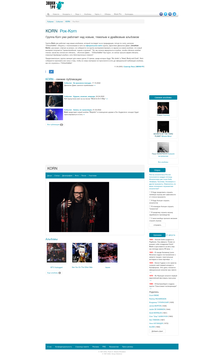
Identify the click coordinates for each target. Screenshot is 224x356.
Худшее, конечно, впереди (84, 96)
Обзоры (108, 14)
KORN (67, 21)
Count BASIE (154, 295)
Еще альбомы (53, 272)
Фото (77, 175)
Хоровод (166, 115)
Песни (83, 175)
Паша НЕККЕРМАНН (160, 153)
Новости (56, 14)
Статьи (57, 175)
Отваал (160, 115)
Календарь (129, 14)
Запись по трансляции (82, 110)
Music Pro (117, 14)
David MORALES (155, 313)
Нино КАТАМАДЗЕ (156, 323)
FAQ (104, 346)
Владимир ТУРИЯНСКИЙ (159, 302)
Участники (92, 175)
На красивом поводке (82, 83)
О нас (49, 346)
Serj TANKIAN (154, 320)
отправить (157, 225)
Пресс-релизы (127, 346)
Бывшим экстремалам (166, 154)
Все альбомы (163, 162)
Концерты (67, 14)
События (59, 21)
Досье (49, 175)
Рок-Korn (68, 31)
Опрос (157, 169)
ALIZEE (152, 327)
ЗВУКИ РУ (140, 66)
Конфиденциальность (63, 346)
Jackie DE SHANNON (157, 309)
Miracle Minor (167, 136)
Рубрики (50, 21)
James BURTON (155, 306)
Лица (77, 14)
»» (95, 85)
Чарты (97, 14)
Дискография (67, 175)
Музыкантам (114, 346)
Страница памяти (82, 346)
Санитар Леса (129, 66)
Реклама (95, 346)
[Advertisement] (112, 5)
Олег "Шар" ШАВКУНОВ (158, 316)
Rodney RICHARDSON (157, 299)
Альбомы (87, 14)
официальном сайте (94, 45)
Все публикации (54, 124)
